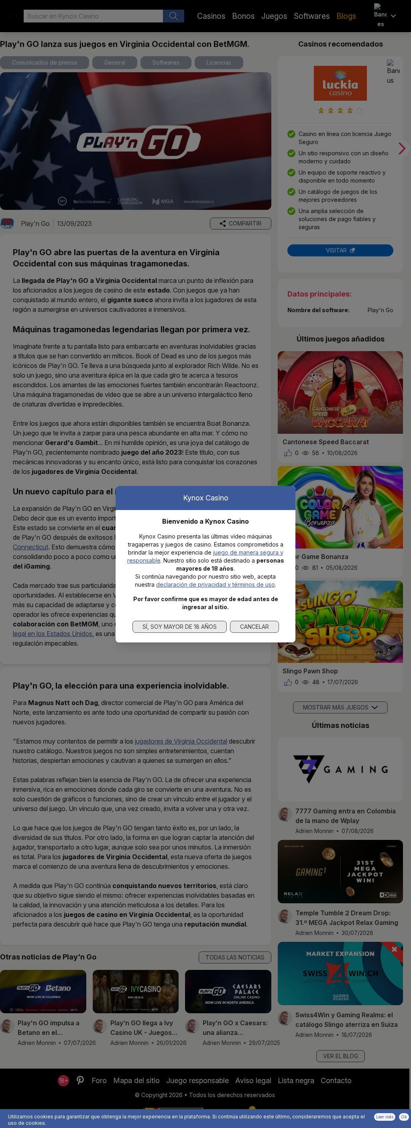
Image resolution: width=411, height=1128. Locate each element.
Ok (404, 1116)
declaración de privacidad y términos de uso (215, 584)
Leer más (384, 1116)
